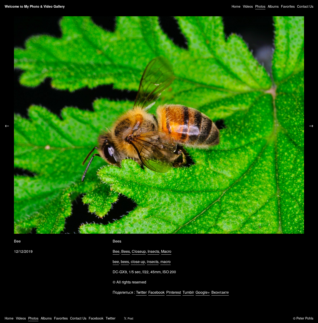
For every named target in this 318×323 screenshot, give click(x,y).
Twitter (141, 292)
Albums (273, 6)
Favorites (288, 6)
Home (236, 6)
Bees (125, 251)
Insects (153, 251)
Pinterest (173, 292)
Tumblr (188, 292)
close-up (138, 261)
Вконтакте (220, 292)
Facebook (156, 292)
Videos (248, 6)
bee (116, 261)
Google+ (203, 292)
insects (153, 261)
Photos (260, 6)
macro (165, 261)
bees (125, 261)
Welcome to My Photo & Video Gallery (35, 6)
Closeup (139, 251)
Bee (116, 251)
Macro (166, 251)
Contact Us (305, 6)
